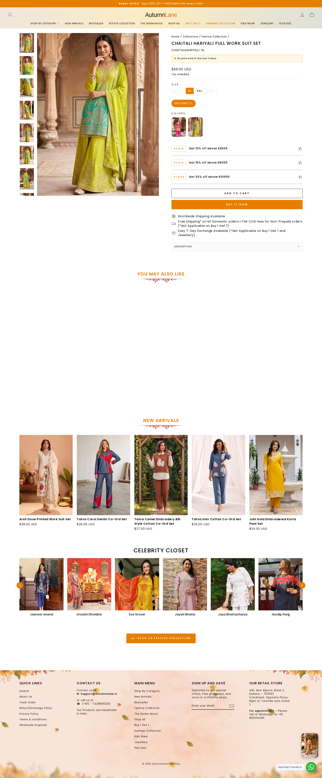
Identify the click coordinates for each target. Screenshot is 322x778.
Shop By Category (44, 23)
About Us (25, 696)
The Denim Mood (152, 23)
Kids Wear (248, 23)
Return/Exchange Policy (35, 708)
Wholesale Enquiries (33, 725)
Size (175, 84)
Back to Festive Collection (163, 638)
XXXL (211, 91)
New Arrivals (74, 23)
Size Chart (181, 103)
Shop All (174, 23)
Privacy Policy (29, 714)
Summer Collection (220, 23)
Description (183, 246)
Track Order (27, 702)
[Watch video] (310, 745)
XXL (199, 91)
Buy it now (237, 204)
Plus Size (285, 23)
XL (190, 91)
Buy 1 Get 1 (193, 23)
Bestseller (96, 23)
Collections (190, 36)
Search (24, 691)
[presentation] (20, 585)
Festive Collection (122, 23)
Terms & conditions (32, 719)
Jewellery (267, 23)
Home (175, 36)
